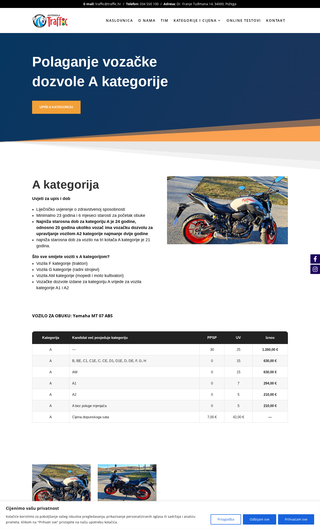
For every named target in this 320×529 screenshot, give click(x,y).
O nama (147, 20)
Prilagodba (225, 519)
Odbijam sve (259, 519)
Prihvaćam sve (296, 519)
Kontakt (275, 20)
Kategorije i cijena (195, 20)
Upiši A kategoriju (56, 107)
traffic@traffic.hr (108, 4)
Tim (164, 20)
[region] (160, 515)
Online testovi (244, 20)
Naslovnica (119, 20)
